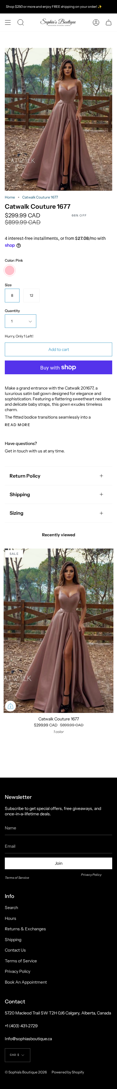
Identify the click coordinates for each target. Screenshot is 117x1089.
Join (58, 863)
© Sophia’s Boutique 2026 (26, 1072)
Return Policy (25, 476)
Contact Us (15, 950)
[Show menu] (7, 22)
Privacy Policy (91, 875)
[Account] (96, 22)
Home (10, 197)
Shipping (20, 494)
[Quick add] (10, 706)
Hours (10, 918)
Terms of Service (17, 878)
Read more (17, 425)
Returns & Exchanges (25, 929)
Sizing (16, 513)
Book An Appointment (26, 982)
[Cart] (108, 22)
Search (11, 907)
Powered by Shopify (68, 1072)
